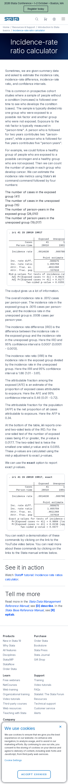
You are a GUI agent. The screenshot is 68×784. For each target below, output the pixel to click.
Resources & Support (23, 27)
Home (6, 27)
